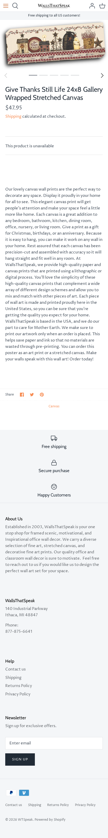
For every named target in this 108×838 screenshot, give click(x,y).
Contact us (15, 669)
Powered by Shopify (50, 820)
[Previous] (6, 75)
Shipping (13, 116)
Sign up (20, 759)
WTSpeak (25, 820)
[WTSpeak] (54, 6)
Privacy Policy (17, 694)
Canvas (54, 406)
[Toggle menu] (6, 6)
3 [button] (54, 75)
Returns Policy (18, 686)
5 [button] (75, 75)
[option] (54, 45)
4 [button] (64, 75)
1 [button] (33, 75)
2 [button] (43, 75)
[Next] (102, 75)
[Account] (90, 6)
